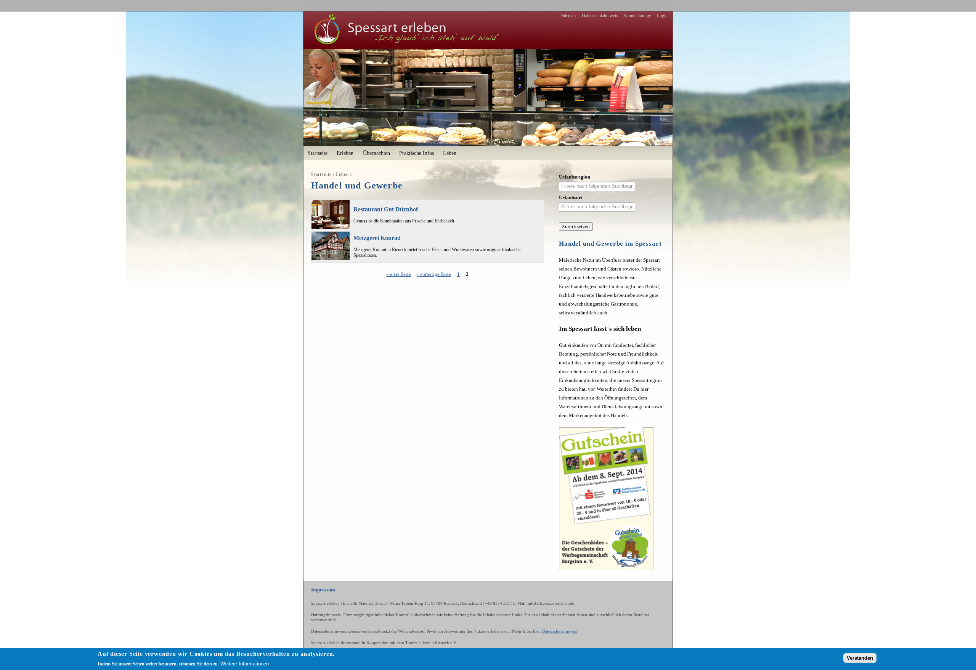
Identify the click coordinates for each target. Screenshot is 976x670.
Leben (449, 153)
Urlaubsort (571, 197)
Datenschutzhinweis (600, 15)
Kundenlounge (637, 15)
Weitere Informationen (244, 664)
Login (662, 15)
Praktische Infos (416, 153)
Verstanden (860, 657)
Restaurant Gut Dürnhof (385, 209)
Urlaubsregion (574, 177)
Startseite (317, 153)
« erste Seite (398, 274)
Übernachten (376, 153)
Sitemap (568, 15)
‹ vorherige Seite (434, 274)
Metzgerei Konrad (377, 238)
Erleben (345, 153)
